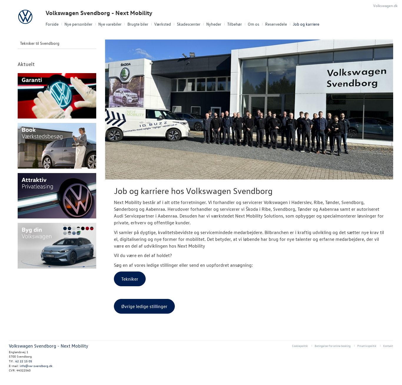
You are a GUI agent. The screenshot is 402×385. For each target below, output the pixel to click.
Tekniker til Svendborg (39, 43)
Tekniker (129, 279)
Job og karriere (306, 24)
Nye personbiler (78, 24)
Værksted (162, 24)
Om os (253, 24)
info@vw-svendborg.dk (36, 365)
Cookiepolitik (300, 345)
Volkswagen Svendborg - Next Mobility (99, 12)
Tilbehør (234, 24)
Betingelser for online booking (332, 345)
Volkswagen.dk (385, 5)
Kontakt (388, 345)
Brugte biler (137, 24)
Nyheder (213, 24)
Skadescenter (188, 24)
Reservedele (276, 24)
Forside (52, 24)
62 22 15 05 (23, 361)
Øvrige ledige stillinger (144, 306)
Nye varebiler (110, 24)
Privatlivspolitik (366, 345)
